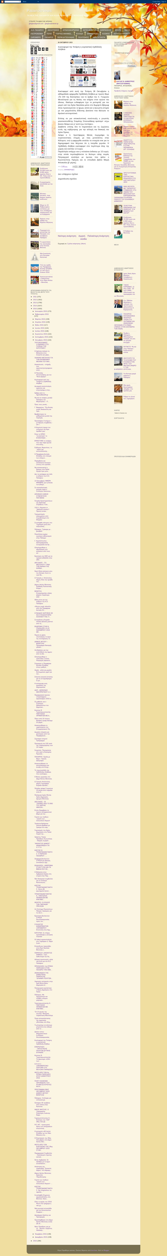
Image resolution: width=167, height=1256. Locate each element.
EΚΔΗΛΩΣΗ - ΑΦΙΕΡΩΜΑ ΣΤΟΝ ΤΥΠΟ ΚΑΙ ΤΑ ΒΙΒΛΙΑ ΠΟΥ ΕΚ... (44, 867)
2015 (35, 309)
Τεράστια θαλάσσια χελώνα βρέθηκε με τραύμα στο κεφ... (42, 825)
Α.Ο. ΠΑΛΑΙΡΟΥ (37, 30)
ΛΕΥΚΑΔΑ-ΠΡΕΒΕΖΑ (122, 34)
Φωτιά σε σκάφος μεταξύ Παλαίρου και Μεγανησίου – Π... (43, 399)
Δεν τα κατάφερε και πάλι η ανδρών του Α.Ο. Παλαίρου (43, 476)
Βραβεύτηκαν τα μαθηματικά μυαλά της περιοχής (43, 416)
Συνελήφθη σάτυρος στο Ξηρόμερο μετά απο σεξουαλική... (43, 524)
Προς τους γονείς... (41, 404)
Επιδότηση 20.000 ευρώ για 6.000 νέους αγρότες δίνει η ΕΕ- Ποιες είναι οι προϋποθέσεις (46, 173)
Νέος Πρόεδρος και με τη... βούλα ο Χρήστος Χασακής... (43, 1228)
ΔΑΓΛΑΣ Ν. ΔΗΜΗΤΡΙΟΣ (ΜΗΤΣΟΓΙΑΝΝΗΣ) (125, 82)
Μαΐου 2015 (39, 325)
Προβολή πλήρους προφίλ (123, 91)
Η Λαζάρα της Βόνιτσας (128, 232)
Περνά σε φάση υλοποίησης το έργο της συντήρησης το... (43, 636)
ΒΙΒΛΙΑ (127, 30)
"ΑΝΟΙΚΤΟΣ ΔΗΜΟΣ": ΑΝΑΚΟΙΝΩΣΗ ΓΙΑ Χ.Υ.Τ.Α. (42, 845)
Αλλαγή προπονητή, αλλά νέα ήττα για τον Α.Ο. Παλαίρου (44, 961)
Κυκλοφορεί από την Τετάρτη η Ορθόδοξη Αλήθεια (43, 381)
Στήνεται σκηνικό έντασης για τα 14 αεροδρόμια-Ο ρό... (44, 678)
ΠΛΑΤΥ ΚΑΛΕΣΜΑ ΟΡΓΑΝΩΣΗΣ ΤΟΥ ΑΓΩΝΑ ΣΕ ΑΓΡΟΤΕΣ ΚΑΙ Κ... (43, 1083)
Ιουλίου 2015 (40, 331)
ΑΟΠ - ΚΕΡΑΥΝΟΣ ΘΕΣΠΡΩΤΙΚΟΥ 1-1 (42, 691)
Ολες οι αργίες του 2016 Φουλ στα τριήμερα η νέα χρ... (43, 1203)
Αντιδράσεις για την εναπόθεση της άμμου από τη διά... (43, 652)
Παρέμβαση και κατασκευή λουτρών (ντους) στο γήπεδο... (43, 462)
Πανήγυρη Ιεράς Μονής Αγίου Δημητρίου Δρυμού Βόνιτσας (43, 797)
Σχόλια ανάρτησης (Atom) (76, 243)
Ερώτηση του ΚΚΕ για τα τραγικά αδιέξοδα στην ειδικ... (43, 558)
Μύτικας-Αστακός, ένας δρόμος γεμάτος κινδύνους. (45, 196)
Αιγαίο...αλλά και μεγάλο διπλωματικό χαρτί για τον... (43, 672)
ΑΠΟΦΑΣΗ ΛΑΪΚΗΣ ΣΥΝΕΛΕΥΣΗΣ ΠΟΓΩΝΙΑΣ (41, 496)
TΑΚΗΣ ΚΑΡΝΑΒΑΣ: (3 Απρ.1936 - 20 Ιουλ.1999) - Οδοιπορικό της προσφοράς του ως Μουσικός (124, 290)
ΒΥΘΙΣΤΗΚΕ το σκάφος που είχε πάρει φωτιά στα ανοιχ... (43, 442)
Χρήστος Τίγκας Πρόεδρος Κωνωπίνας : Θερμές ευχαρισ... (43, 838)
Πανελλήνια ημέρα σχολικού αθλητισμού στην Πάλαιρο (43, 536)
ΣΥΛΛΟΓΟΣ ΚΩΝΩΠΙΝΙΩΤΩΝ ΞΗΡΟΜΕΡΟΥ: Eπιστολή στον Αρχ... (43, 927)
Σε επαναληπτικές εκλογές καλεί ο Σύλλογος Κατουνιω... (43, 489)
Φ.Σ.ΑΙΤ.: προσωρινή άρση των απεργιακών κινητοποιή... (43, 1126)
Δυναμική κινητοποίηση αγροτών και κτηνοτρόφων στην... (43, 388)
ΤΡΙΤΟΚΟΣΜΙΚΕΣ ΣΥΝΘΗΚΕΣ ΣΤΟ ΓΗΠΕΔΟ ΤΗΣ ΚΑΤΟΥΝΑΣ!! (42, 345)
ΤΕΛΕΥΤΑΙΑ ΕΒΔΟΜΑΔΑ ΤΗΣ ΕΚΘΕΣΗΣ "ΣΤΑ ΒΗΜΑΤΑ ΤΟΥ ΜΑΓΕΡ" (129, 209)
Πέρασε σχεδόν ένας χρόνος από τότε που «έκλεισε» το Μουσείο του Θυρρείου (129, 131)
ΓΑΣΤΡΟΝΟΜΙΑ (37, 34)
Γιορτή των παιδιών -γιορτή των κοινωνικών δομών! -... (43, 1181)
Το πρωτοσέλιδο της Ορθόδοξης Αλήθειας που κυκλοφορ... (43, 772)
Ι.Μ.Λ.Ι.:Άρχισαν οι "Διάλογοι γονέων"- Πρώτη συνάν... (42, 509)
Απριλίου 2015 (40, 322)
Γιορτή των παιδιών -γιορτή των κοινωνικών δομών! (42, 818)
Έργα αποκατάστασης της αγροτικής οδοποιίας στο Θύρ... (43, 1020)
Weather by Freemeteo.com (121, 413)
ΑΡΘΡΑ (118, 30)
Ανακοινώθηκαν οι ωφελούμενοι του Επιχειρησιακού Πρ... (43, 727)
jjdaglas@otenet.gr (51, 23)
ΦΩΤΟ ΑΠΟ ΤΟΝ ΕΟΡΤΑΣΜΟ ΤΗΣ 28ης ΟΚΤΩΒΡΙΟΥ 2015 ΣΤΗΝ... (44, 1147)
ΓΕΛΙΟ (49, 34)
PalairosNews (39, 10)
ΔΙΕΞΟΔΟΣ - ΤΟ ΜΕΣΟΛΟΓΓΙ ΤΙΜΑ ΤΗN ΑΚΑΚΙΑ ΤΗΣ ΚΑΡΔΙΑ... (42, 565)
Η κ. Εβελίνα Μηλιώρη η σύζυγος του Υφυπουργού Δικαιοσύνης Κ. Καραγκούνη (128, 305)
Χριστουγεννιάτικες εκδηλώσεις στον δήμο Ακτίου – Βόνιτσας (46, 279)
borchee (94, 1250)
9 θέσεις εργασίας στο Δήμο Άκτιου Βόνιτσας (43, 778)
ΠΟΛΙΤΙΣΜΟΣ (83, 37)
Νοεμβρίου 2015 (41, 1234)
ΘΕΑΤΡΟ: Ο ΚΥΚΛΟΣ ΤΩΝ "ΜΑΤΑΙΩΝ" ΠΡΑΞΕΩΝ (42, 904)
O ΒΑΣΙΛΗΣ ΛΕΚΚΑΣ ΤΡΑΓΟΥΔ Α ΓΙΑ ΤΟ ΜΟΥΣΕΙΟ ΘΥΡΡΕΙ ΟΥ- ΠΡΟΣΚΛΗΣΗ (128, 117)
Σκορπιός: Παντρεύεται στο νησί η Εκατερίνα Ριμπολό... (43, 752)
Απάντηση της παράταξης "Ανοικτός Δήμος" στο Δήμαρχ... (43, 1168)
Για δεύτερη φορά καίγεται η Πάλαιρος (129, 375)
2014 (35, 306)
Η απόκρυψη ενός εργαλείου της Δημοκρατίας (41, 685)
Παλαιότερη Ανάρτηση (98, 236)
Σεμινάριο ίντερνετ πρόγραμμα (41, 739)
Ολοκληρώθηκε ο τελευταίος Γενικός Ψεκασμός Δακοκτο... (43, 658)
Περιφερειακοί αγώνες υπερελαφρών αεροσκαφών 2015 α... (43, 696)
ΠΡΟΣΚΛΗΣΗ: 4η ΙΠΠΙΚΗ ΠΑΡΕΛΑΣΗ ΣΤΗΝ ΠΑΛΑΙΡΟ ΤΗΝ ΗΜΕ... (44, 968)
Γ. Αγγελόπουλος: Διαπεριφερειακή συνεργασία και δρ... (43, 542)
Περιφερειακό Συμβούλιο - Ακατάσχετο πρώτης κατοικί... (43, 1155)
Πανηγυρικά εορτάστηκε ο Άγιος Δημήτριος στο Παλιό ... (43, 990)
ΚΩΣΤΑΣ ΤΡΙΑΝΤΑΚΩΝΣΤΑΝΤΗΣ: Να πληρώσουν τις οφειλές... (43, 1189)
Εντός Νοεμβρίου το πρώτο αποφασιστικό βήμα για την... (43, 812)
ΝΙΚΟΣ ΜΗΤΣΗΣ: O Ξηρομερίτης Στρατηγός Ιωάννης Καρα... (42, 1112)
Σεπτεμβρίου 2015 (42, 337)
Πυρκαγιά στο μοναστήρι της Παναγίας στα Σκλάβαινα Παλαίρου (45, 233)
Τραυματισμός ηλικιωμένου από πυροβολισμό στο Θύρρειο (42, 517)
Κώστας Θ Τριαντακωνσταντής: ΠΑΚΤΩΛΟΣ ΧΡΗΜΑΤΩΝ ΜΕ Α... (43, 713)
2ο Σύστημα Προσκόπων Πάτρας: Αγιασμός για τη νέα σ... (43, 911)
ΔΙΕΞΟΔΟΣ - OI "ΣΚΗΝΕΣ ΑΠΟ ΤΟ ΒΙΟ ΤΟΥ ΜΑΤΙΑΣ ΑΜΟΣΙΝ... (44, 804)
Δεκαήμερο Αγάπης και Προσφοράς (43, 1216)
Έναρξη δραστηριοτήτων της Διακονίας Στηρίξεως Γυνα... (43, 502)
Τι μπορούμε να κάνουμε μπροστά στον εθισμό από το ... (43, 1027)
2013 (35, 302)
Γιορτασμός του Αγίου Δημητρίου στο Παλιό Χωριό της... (43, 832)
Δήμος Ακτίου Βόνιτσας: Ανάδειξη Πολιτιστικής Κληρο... (43, 586)
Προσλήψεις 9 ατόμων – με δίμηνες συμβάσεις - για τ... (44, 422)
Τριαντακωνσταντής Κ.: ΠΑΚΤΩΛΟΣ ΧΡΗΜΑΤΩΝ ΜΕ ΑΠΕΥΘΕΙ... (43, 1006)
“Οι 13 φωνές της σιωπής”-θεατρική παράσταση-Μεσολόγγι (44, 1013)
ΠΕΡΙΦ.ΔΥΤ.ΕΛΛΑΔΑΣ (65, 37)
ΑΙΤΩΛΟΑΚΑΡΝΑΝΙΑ (71, 30)
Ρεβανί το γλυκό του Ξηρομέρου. (129, 397)
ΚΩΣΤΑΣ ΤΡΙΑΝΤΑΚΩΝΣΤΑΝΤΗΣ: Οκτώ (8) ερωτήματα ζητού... (43, 888)
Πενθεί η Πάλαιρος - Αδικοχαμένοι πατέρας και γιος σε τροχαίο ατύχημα (129, 337)
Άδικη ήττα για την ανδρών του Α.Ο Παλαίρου (41, 601)
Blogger (106, 1250)
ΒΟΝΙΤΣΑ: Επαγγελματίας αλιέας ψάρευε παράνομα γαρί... (43, 594)
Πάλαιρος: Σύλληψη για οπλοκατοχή (43, 1099)
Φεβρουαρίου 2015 (42, 314)
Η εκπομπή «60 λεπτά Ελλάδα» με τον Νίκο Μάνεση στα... (43, 1133)
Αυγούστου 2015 (41, 334)
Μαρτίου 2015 (40, 319)
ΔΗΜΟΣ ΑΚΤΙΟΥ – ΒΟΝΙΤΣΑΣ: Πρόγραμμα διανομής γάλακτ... (43, 644)
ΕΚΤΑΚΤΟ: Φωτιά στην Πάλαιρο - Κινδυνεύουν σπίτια (129, 349)
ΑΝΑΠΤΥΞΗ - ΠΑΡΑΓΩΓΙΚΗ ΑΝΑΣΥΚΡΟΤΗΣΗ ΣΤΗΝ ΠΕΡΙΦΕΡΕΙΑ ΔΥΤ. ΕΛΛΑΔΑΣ (129, 144)
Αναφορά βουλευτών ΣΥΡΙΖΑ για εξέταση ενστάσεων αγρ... (42, 860)
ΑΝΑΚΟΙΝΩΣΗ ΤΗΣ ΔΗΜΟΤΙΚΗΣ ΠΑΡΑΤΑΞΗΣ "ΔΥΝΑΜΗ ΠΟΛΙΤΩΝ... (43, 975)
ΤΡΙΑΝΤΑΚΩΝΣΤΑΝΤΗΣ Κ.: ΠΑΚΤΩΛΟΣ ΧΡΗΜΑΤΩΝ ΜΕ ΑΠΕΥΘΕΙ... (43, 896)
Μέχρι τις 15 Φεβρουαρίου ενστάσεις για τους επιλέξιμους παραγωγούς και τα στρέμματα (46, 209)
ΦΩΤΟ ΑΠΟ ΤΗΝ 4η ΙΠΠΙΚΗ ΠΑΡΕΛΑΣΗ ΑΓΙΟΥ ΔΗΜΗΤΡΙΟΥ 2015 (43, 1075)
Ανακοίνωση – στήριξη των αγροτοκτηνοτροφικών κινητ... (43, 367)
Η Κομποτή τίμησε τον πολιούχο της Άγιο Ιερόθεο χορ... (42, 429)
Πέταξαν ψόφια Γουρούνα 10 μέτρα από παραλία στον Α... (44, 790)
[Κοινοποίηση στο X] (78, 166)
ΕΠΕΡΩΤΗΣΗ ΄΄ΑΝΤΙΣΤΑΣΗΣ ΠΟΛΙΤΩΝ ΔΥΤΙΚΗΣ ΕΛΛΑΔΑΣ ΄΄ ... (42, 1049)
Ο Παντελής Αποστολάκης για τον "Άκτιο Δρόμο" (43, 374)
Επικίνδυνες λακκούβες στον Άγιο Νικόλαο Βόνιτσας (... (43, 948)
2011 (35, 297)
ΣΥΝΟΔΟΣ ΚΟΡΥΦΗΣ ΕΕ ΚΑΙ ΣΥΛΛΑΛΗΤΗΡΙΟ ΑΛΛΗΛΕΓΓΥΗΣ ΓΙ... (44, 615)
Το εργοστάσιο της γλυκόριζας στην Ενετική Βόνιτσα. (45, 244)
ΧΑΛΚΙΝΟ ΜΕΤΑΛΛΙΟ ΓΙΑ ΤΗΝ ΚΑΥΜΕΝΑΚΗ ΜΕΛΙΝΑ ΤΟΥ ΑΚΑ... (44, 359)
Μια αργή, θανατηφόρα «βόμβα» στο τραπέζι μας (128, 388)
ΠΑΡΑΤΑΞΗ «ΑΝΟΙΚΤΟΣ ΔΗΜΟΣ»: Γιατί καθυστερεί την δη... (43, 954)
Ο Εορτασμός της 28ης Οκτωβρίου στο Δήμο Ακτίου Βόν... (43, 1140)
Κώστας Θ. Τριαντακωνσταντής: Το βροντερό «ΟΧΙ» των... (43, 1058)
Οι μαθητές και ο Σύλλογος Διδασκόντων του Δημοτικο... (42, 704)
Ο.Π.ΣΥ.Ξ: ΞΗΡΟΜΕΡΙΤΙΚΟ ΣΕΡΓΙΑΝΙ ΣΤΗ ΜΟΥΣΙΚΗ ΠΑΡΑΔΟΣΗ (43, 1066)
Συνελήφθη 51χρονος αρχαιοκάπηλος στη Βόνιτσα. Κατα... (42, 1197)
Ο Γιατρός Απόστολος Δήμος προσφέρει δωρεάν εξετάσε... (42, 783)
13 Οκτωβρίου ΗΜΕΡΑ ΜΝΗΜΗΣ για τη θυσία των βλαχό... (43, 482)
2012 (35, 300)
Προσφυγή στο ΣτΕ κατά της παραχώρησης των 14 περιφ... (44, 745)
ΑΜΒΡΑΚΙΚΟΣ (105, 30)
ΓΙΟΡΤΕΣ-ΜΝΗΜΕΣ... (64, 34)
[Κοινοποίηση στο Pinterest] (82, 166)
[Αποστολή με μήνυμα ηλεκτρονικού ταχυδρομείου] (74, 166)
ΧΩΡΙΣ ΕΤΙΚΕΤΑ (99, 37)
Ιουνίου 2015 (40, 328)
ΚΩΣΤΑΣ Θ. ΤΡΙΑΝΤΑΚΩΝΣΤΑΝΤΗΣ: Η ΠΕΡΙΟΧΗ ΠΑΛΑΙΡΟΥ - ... (43, 853)
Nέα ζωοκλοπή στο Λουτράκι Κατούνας (45, 255)
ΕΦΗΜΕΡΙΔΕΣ (92, 34)
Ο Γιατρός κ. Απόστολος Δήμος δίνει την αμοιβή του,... (43, 579)
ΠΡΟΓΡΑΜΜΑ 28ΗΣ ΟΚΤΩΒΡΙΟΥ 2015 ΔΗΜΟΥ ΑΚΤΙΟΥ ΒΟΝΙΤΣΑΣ (42, 1092)
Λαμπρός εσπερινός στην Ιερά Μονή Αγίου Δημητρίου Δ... (44, 983)
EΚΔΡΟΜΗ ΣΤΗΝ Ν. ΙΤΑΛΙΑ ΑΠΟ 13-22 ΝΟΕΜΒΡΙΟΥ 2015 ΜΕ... (42, 629)
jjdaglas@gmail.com (36, 23)
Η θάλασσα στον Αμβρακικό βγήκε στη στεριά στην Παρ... (43, 874)
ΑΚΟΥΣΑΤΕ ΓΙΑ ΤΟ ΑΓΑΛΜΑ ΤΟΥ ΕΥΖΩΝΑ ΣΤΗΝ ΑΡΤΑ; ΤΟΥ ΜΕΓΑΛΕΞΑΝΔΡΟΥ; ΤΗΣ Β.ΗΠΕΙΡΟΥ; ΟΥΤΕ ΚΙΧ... (125, 363)
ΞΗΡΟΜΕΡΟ (36, 37)
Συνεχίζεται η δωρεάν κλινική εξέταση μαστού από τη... (44, 621)
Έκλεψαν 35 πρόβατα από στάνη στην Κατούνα (42, 1104)
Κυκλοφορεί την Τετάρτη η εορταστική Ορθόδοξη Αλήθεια (43, 1042)
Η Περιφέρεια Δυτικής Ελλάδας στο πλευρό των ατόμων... (43, 456)
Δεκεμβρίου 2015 (41, 1237)
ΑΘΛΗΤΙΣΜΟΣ (53, 30)
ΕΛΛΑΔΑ (79, 34)
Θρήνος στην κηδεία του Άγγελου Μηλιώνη (46, 220)
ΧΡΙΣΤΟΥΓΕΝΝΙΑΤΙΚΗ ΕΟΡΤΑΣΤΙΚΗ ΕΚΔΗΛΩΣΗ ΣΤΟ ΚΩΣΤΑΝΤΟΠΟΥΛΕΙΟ (129, 177)
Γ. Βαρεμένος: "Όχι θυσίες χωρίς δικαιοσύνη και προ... (44, 409)
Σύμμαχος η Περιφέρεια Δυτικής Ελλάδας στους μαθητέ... (43, 665)
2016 (35, 1241)
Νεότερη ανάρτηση (67, 236)
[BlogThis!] (76, 166)
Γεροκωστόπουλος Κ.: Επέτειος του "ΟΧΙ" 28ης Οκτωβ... (42, 1120)
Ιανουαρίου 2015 (41, 311)
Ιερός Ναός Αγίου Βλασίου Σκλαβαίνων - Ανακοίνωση (129, 276)
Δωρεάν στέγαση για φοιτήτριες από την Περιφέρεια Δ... (42, 734)
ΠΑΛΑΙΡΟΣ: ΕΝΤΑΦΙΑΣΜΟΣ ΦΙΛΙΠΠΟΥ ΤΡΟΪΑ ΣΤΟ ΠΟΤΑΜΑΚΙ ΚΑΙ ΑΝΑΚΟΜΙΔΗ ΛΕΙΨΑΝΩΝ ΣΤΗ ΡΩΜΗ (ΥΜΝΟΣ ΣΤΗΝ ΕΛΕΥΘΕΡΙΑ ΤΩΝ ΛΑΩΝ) (124, 321)
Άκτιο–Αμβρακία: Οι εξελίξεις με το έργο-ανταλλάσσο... (42, 1161)
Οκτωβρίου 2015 (41, 340)
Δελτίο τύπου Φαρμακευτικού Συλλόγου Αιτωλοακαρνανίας (42, 1034)
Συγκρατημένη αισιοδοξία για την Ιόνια (46, 184)
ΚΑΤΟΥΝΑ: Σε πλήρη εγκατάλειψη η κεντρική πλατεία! (44, 934)
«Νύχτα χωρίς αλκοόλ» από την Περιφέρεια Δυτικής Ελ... (43, 608)
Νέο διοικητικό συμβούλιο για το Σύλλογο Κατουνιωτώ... (44, 880)
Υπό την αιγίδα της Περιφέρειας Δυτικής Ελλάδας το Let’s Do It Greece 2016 (46, 268)
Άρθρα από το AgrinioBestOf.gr (41, 394)
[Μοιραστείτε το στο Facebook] (80, 166)
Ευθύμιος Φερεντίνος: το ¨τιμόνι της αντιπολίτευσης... (43, 449)
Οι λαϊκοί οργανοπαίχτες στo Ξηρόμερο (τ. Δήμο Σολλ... (44, 941)
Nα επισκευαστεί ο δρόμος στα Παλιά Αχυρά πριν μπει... (42, 469)
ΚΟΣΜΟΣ (106, 34)
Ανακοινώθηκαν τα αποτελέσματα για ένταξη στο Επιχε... (42, 765)
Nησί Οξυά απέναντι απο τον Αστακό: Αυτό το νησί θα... (43, 573)
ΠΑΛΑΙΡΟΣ (49, 37)
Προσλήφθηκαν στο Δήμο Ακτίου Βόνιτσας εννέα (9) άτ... (44, 1221)
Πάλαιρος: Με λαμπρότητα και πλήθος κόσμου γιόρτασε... (41, 997)
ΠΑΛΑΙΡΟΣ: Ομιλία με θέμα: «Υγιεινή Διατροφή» (42, 758)
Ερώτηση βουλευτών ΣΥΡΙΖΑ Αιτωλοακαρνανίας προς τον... (42, 918)
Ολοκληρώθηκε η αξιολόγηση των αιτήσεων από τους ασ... (42, 550)
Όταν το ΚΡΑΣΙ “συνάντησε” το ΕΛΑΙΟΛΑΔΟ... (41, 436)
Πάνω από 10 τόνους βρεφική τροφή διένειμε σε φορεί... (43, 720)
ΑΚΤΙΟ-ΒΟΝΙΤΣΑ (89, 30)
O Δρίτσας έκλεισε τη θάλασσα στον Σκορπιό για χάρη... (42, 353)
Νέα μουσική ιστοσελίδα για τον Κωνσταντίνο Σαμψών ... (43, 1210)
